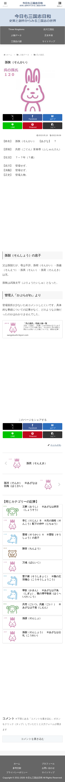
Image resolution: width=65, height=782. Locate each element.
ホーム (17, 763)
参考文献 (17, 768)
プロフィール (48, 763)
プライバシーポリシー (17, 772)
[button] (52, 125)
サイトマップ (48, 772)
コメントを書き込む (32, 739)
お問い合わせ (48, 768)
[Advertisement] (32, 213)
